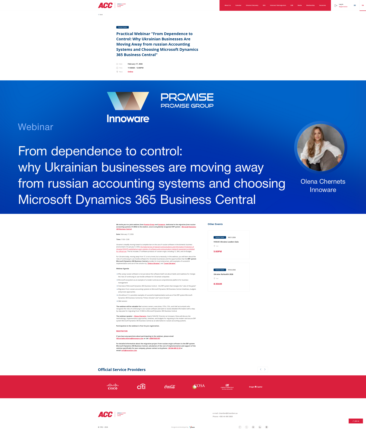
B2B (292, 5)
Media (300, 5)
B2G (264, 5)
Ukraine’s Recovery (252, 5)
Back (101, 14)
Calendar (238, 5)
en (363, 5)
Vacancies (322, 5)
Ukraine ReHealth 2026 (223, 274)
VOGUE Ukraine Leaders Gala (226, 242)
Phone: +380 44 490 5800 (223, 416)
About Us (228, 5)
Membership (310, 5)
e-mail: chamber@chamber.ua (225, 413)
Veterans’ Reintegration (278, 5)
